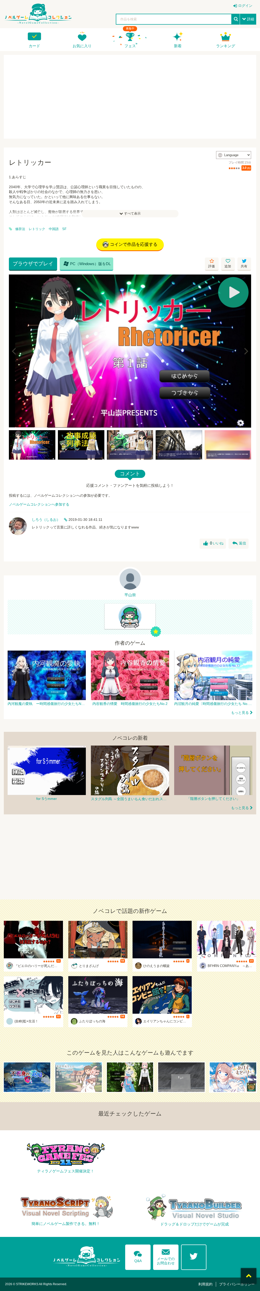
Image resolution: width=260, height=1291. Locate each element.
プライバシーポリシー (237, 1284)
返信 (239, 543)
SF (64, 229)
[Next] (245, 351)
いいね (213, 543)
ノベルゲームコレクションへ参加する (39, 504)
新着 (178, 46)
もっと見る (240, 713)
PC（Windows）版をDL (87, 263)
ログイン (245, 6)
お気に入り (82, 46)
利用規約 (205, 1284)
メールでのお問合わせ (166, 1256)
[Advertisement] (130, 96)
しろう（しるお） (46, 520)
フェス (130, 46)
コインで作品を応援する (133, 244)
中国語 (54, 229)
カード (34, 46)
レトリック (37, 229)
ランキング (225, 46)
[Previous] (14, 351)
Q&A (138, 1256)
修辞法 (20, 229)
